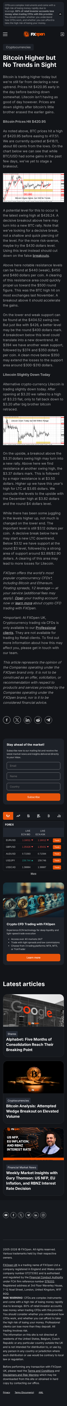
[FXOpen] (34, 34)
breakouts (41, 256)
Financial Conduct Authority (46, 1277)
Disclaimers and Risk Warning (21, 1374)
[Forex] (8, 816)
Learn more (33, 957)
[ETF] (28, 816)
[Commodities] (39, 816)
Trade (57, 840)
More (33, 873)
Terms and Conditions (41, 1370)
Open (19, 598)
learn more (23, 603)
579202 (49, 1281)
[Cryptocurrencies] (49, 816)
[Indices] (59, 816)
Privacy (6, 1392)
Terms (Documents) (24, 1392)
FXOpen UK (10, 1265)
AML (41, 1392)
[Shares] (18, 816)
